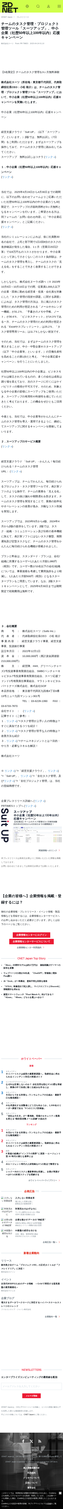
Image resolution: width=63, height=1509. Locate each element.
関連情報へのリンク (48, 850)
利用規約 (31, 1473)
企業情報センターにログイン (31, 935)
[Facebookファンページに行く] (23, 1441)
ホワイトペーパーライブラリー (42, 1180)
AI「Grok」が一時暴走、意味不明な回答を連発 (25, 981)
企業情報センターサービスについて (31, 941)
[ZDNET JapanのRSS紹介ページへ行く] (40, 1441)
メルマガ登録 (31, 1396)
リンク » (50, 156)
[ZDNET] (10, 6)
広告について (31, 1483)
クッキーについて (31, 1478)
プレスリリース (23, 17)
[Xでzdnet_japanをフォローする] (31, 1441)
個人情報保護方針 (31, 1468)
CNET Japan (29, 1414)
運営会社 (31, 1488)
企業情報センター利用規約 (29, 947)
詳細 (49, 1504)
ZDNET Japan (6, 17)
